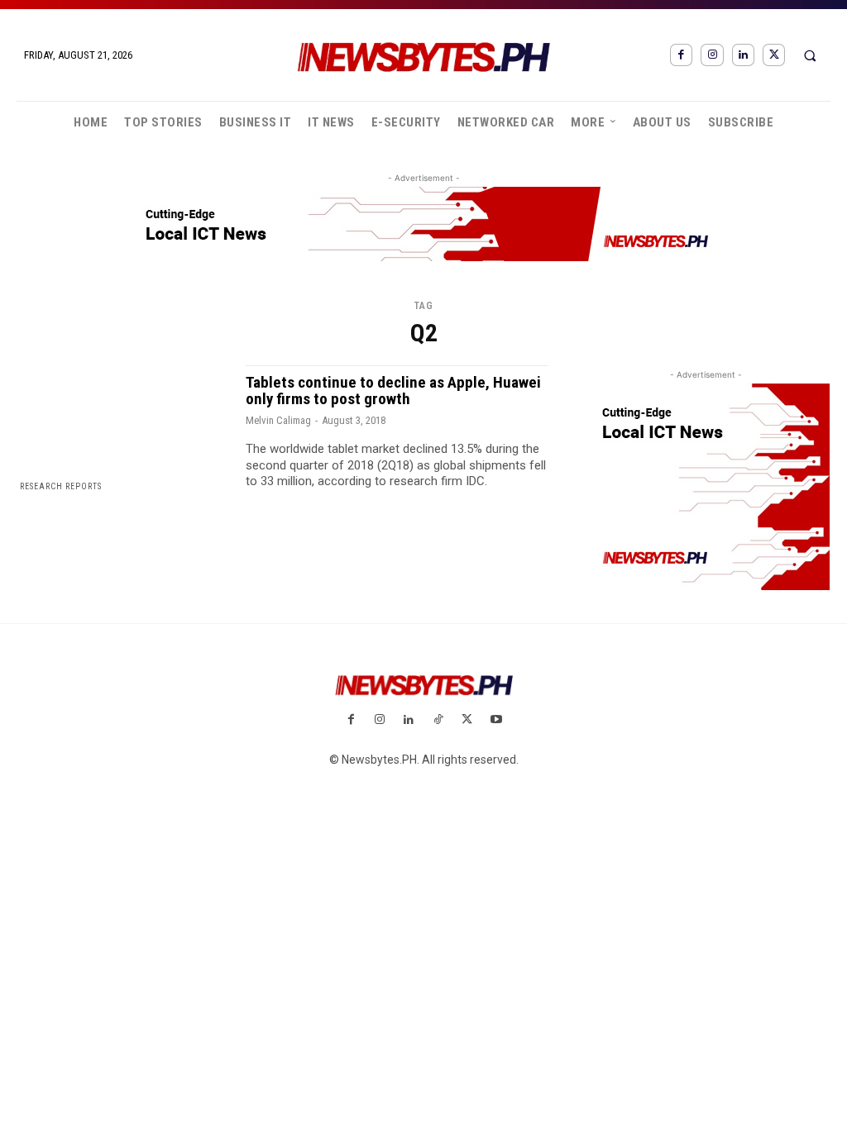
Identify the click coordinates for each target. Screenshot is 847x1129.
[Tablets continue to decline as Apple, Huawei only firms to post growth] (123, 429)
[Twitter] (774, 55)
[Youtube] (496, 720)
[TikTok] (438, 720)
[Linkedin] (743, 55)
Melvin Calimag (278, 420)
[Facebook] (681, 55)
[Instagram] (712, 55)
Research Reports (61, 486)
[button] (809, 55)
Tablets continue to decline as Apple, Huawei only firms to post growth (393, 391)
